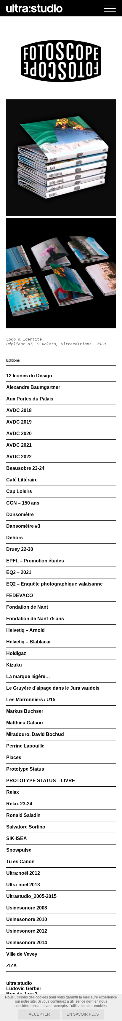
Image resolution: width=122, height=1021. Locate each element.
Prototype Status (25, 769)
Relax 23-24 (19, 803)
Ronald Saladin (23, 815)
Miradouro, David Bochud (35, 734)
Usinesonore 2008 (26, 907)
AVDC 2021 (19, 445)
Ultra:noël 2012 (23, 873)
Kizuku (14, 664)
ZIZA (11, 965)
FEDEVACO (19, 595)
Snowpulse (18, 850)
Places (13, 757)
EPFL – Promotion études (35, 560)
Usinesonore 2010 (26, 919)
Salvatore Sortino (25, 826)
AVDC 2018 (19, 410)
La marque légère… (28, 676)
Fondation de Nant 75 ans (35, 618)
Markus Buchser (24, 711)
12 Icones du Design (29, 375)
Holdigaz (16, 653)
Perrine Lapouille (25, 745)
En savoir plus (83, 1014)
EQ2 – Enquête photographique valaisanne (54, 583)
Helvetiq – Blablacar (28, 641)
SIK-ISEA (16, 838)
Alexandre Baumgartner (33, 387)
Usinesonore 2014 (26, 942)
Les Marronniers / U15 (30, 699)
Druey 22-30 (19, 549)
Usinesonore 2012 (26, 930)
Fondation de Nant (27, 607)
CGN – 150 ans (22, 502)
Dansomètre (20, 514)
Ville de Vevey (21, 954)
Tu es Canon (20, 861)
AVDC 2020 (19, 433)
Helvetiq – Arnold (25, 630)
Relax (12, 792)
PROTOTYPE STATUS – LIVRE (40, 780)
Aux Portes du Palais (29, 398)
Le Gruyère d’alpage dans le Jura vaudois (52, 688)
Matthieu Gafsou (24, 722)
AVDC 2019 (19, 421)
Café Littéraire (22, 479)
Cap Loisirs (19, 491)
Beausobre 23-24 (25, 468)
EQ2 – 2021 (18, 572)
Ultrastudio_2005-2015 (31, 896)
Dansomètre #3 (23, 526)
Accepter (39, 1014)
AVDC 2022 (19, 456)
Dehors (14, 537)
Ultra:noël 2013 (23, 884)
